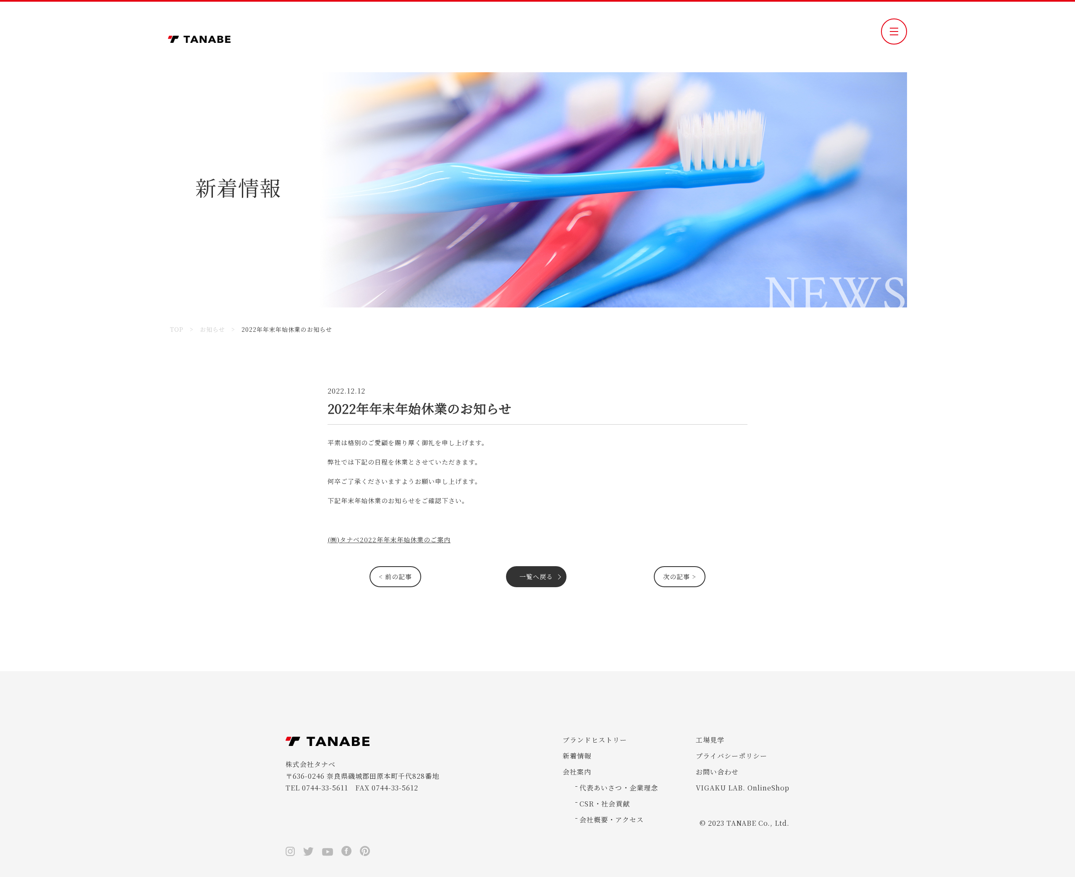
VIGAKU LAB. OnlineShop (742, 788)
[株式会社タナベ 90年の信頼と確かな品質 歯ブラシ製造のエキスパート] (199, 37)
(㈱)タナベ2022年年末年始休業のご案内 (389, 539)
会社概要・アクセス (611, 819)
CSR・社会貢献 (604, 804)
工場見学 (710, 740)
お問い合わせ (717, 772)
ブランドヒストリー (595, 740)
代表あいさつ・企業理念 (618, 788)
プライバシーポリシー (731, 756)
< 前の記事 (395, 576)
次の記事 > (679, 576)
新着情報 (577, 756)
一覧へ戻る (536, 576)
